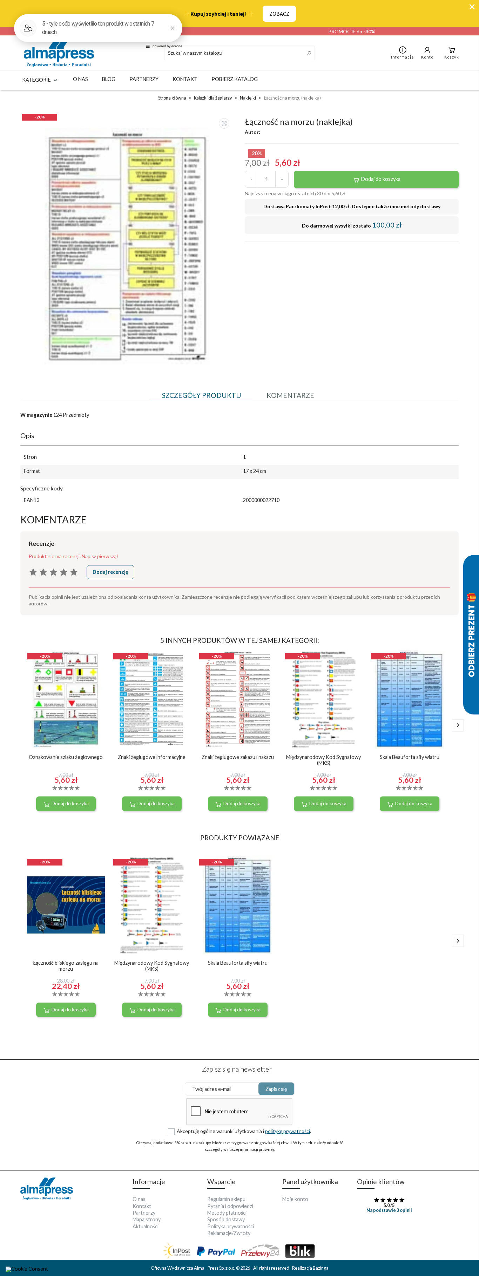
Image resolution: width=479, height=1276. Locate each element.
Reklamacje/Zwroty (228, 1233)
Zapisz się (276, 1089)
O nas (80, 79)
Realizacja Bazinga (310, 1268)
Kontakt (185, 79)
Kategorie (37, 80)
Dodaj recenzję (110, 572)
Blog (108, 79)
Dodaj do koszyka (380, 179)
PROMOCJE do (351, 31)
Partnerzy (143, 79)
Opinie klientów (381, 1181)
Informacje (402, 57)
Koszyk (451, 57)
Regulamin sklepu (226, 1199)
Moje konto (295, 1199)
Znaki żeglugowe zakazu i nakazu (238, 757)
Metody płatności (227, 1213)
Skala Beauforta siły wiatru (409, 757)
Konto (427, 57)
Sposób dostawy (226, 1219)
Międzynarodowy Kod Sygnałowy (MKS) (323, 760)
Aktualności (145, 1226)
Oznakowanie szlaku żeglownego (66, 757)
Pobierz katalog (234, 79)
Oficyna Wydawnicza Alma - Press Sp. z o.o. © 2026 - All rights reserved (220, 1268)
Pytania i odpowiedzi (230, 1206)
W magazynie (36, 415)
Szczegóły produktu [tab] (201, 395)
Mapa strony (147, 1219)
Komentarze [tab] (290, 395)
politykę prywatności (287, 1131)
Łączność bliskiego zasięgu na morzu (66, 966)
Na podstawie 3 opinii (389, 1210)
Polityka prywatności (230, 1226)
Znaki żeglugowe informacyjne (151, 757)
